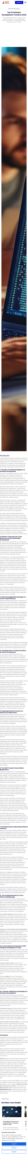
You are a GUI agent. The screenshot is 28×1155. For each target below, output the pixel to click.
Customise (14, 1147)
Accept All (14, 1143)
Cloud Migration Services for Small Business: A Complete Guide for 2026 (11, 1123)
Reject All (14, 1151)
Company (13, 1119)
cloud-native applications (18, 19)
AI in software (18, 17)
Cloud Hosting (6, 1119)
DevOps (11, 20)
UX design (19, 22)
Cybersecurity (5, 20)
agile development (10, 17)
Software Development (14, 8)
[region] (14, 1142)
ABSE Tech (3, 1058)
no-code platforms (17, 20)
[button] (25, 2)
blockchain (10, 19)
